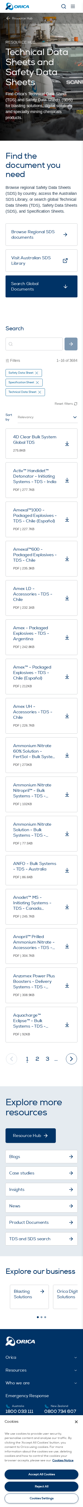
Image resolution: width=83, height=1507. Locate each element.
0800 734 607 (60, 1411)
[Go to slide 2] (41, 1317)
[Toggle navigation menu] (72, 6)
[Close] (76, 1422)
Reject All (41, 1486)
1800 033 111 (19, 1411)
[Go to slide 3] (45, 1317)
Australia (18, 1406)
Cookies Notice (63, 1460)
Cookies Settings (41, 1498)
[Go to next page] (71, 1058)
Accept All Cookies (41, 1474)
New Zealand (59, 1406)
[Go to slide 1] (38, 1317)
